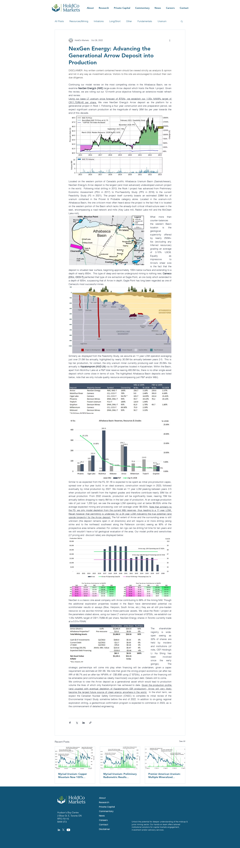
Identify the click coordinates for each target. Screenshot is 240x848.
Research (104, 802)
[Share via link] (90, 722)
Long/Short (115, 21)
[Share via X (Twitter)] (76, 722)
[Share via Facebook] (70, 722)
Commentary (106, 811)
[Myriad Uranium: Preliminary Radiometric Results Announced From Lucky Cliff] (120, 757)
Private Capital (107, 806)
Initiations (99, 21)
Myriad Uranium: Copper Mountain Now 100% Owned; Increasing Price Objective (72, 775)
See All (182, 741)
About (102, 798)
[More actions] (169, 40)
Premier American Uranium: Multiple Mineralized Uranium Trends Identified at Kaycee (164, 775)
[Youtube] (68, 830)
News (102, 815)
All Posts (59, 21)
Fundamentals (145, 21)
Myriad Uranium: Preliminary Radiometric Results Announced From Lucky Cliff (120, 775)
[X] (63, 829)
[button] (181, 21)
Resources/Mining (78, 21)
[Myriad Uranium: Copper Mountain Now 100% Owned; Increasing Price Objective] (75, 757)
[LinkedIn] (58, 829)
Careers (103, 820)
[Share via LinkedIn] (83, 722)
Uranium (162, 21)
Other (129, 21)
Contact (103, 824)
